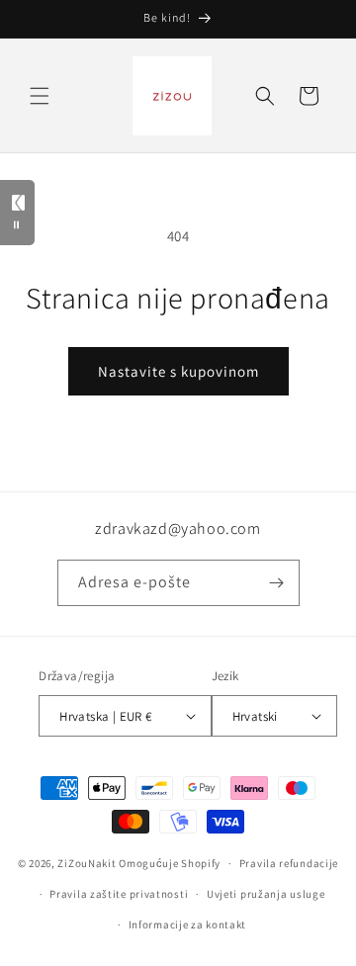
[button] (39, 96)
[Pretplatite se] (277, 583)
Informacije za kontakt (187, 924)
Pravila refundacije (288, 863)
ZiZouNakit (86, 863)
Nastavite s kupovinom (178, 371)
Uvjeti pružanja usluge (265, 894)
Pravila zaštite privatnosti (118, 894)
